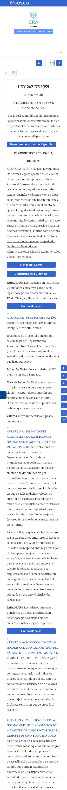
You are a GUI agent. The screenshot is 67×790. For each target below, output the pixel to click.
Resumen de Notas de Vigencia (31, 144)
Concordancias (31, 306)
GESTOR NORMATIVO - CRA (34, 31)
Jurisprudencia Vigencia (31, 273)
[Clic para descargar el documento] (59, 63)
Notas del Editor (31, 264)
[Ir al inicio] (8, 314)
